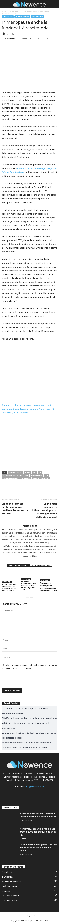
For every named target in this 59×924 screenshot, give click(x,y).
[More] (34, 46)
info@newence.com (35, 787)
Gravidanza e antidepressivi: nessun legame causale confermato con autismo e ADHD (48, 587)
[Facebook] (5, 46)
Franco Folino (9, 38)
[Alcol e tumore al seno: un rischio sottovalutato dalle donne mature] (10, 576)
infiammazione (36, 475)
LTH (46, 475)
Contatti (37, 916)
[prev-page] (27, 596)
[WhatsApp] (26, 46)
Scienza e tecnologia (11, 881)
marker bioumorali (10, 478)
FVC (26, 475)
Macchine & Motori (10, 896)
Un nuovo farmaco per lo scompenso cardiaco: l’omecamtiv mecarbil (15, 508)
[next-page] (31, 596)
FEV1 (34, 473)
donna (27, 473)
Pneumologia (37, 17)
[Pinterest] (19, 46)
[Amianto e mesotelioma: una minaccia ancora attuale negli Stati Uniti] (29, 575)
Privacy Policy (24, 916)
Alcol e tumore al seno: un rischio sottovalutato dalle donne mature (9, 587)
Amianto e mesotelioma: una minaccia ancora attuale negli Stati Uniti (28, 585)
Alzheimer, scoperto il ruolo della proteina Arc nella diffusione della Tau (38, 831)
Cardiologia (7, 872)
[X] (12, 46)
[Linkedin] (30, 793)
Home (4, 11)
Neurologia (6, 891)
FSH (40, 473)
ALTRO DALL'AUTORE (41, 565)
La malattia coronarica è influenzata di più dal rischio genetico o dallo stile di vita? (44, 510)
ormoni (36, 478)
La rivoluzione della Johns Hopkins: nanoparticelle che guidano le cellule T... (38, 847)
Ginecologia (13, 11)
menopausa (25, 478)
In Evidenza (26, 579)
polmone (44, 478)
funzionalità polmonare (13, 475)
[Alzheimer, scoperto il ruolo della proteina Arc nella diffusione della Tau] (9, 833)
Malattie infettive (9, 900)
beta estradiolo (15, 473)
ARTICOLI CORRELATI (18, 565)
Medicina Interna (22, 17)
